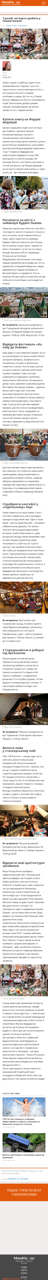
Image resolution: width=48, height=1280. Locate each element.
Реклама (29, 1261)
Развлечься (22, 26)
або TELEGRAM (22, 1179)
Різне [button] (24, 1277)
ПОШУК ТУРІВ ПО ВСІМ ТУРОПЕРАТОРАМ (24, 1192)
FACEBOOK (12, 1179)
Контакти (24, 1263)
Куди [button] (24, 1267)
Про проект (20, 1261)
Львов (8, 26)
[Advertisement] (24, 1227)
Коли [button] (24, 1273)
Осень (14, 26)
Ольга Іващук (5, 73)
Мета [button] (24, 1270)
